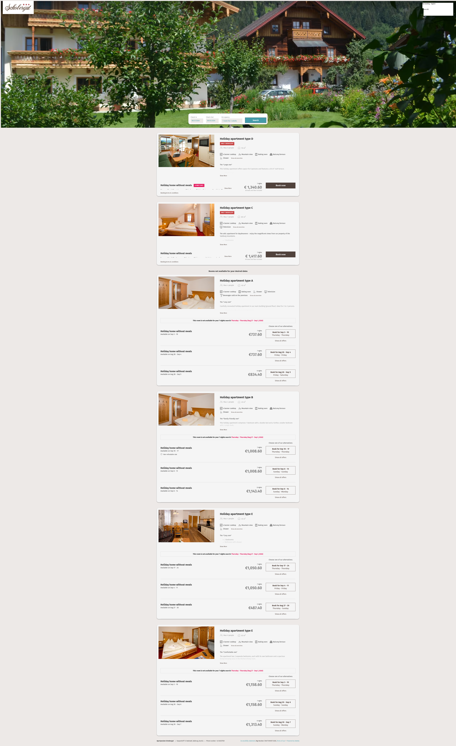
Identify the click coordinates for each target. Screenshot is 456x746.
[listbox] (437, 5)
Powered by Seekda (293, 741)
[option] (437, 6)
